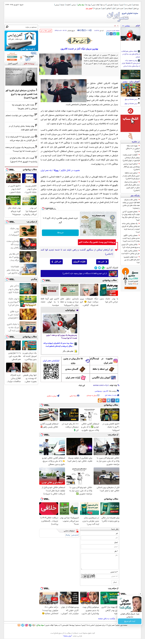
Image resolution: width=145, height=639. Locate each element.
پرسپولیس (98, 391)
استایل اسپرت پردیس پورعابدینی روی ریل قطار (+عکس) (131, 167)
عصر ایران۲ (111, 625)
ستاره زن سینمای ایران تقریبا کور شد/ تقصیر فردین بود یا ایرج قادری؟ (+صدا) (21, 94)
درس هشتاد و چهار (131, 103)
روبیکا (56, 170)
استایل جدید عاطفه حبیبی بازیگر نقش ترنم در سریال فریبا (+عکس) (131, 176)
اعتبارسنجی (75, 535)
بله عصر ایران (46, 170)
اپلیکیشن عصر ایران (51, 360)
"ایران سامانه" (67, 636)
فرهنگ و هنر (128, 9)
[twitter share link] (107, 33)
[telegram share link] (114, 33)
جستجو (116, 5)
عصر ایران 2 (97, 9)
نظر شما (115, 529)
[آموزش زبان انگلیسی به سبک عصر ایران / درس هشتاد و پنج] (130, 90)
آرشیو (121, 5)
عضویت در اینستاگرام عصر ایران (101, 361)
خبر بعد (101, 261)
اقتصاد (68, 5)
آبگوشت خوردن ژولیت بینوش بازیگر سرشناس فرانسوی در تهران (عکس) (131, 158)
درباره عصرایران (100, 625)
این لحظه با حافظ (100, 369)
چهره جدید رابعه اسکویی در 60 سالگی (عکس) (133, 148)
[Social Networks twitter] (99, 267)
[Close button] (140, 593)
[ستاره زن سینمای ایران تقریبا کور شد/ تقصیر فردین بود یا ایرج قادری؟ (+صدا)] (21, 76)
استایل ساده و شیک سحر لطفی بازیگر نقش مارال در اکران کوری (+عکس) (132, 186)
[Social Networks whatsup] (103, 267)
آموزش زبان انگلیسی (101, 377)
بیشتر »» (126, 26)
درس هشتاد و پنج (131, 99)
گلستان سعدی (71, 369)
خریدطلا (60, 232)
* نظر (116, 551)
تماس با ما (128, 5)
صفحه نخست (115, 31)
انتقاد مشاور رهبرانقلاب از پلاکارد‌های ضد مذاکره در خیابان (130, 54)
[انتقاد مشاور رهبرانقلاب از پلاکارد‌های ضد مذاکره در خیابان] (130, 34)
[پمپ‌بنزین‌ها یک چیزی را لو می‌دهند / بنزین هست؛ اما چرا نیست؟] (60, 323)
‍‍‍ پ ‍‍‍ (88, 30)
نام (117, 533)
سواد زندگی (81, 5)
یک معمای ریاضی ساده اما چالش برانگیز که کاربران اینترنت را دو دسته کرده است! (131, 227)
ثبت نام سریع (129, 621)
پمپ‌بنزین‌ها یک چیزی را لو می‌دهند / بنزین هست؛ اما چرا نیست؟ (61, 337)
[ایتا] (100, 400)
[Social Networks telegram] (95, 267)
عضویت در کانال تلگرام (70, 170)
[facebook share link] (111, 33)
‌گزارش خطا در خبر (46, 31)
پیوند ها (88, 5)
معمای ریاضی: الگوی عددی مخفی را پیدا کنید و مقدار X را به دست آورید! (131, 238)
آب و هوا (103, 5)
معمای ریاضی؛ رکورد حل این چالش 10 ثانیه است (130, 252)
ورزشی (57, 5)
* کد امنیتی (114, 572)
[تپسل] (43, 208)
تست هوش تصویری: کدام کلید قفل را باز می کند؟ (131, 260)
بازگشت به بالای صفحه (107, 618)
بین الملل (136, 9)
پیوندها (72, 625)
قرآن (113, 9)
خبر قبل (57, 261)
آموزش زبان (89, 9)
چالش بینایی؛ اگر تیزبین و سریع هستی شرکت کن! (130, 246)
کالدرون (105, 391)
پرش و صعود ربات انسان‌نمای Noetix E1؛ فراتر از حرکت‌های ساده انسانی (131, 63)
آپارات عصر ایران (73, 377)
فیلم (103, 9)
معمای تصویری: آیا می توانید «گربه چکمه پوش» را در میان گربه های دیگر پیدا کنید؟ (131, 215)
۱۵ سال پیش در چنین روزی (73, 361)
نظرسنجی (110, 5)
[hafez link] (79, 40)
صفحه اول (136, 5)
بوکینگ (67, 535)
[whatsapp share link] (117, 33)
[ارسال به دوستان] (80, 30)
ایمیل (116, 542)
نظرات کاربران (79, 261)
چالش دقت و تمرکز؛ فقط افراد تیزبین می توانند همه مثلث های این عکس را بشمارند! (131, 204)
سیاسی (74, 5)
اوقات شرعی (95, 5)
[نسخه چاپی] (78, 30)
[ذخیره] (83, 30)
